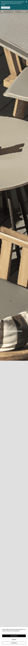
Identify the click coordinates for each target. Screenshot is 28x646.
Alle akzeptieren (14, 635)
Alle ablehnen (14, 642)
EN (8, 17)
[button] (2, 11)
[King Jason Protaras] (14, 11)
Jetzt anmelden (5, 7)
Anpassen (14, 639)
